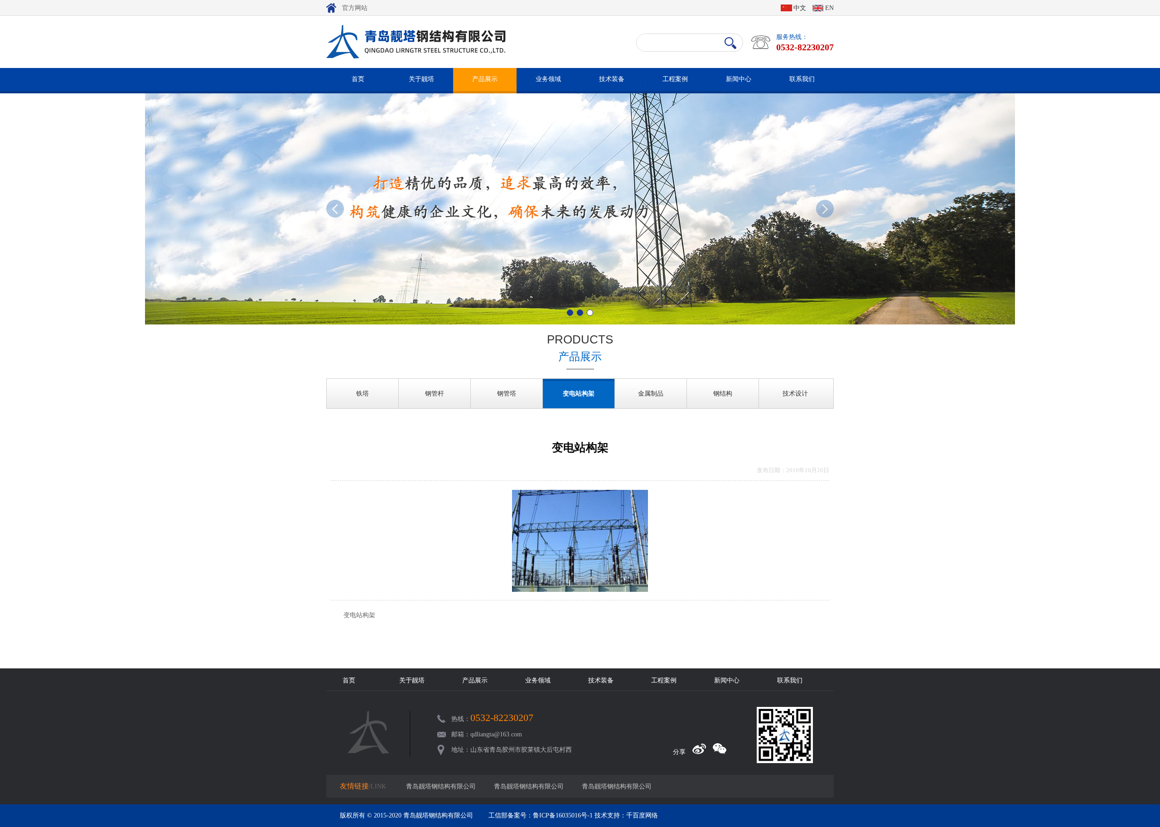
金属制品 (650, 393)
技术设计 (795, 393)
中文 (799, 8)
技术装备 (611, 79)
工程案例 (675, 79)
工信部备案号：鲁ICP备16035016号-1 (540, 815)
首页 (358, 79)
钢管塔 (506, 393)
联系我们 (802, 79)
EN (829, 8)
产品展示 (485, 79)
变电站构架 (578, 393)
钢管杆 (434, 393)
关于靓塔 (421, 79)
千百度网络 (642, 815)
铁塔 (362, 393)
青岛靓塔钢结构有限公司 (441, 786)
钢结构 (722, 393)
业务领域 (548, 79)
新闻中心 (738, 79)
